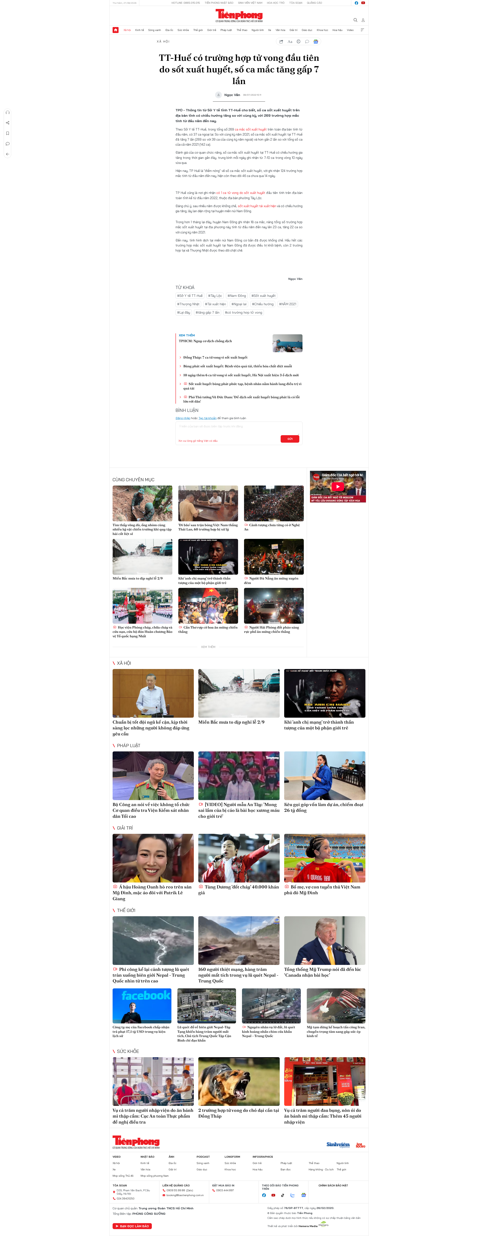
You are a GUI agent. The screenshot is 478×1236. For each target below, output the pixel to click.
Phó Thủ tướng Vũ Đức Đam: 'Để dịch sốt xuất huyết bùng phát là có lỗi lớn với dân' (241, 399)
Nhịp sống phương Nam (155, 1175)
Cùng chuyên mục (133, 479)
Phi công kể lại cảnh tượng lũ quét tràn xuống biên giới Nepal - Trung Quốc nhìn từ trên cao (151, 975)
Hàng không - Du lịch (321, 1169)
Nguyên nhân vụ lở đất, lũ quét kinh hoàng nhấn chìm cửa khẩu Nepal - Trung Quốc (268, 1031)
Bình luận (7, 143)
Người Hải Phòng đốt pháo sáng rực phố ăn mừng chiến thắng (271, 629)
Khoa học (322, 30)
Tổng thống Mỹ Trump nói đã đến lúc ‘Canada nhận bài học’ (322, 972)
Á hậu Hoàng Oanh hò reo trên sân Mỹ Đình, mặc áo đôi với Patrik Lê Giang (152, 892)
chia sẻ (281, 41)
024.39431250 (125, 1198)
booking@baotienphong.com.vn (185, 1195)
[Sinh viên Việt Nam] (338, 1145)
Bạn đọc (286, 1169)
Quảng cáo (314, 2)
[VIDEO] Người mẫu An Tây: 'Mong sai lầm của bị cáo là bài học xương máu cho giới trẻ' (239, 810)
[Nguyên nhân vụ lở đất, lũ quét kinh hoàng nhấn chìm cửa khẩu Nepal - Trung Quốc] (271, 1006)
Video (350, 30)
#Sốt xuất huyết (264, 295)
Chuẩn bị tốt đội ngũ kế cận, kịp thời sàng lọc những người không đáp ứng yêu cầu (151, 727)
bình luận (307, 41)
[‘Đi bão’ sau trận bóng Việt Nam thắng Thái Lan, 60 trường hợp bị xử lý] (208, 503)
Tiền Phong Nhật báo (219, 2)
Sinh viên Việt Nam (250, 2)
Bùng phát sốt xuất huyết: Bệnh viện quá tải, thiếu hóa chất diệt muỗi (237, 366)
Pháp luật (226, 30)
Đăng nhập (183, 418)
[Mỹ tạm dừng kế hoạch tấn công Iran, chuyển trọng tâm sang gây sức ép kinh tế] (336, 1006)
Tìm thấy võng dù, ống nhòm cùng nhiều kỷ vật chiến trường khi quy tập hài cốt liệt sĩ (142, 529)
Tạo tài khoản (207, 418)
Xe (269, 30)
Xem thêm (362, 30)
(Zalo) (189, 1190)
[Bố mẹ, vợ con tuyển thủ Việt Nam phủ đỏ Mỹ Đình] (324, 858)
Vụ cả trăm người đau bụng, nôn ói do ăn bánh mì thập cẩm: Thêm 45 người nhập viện (322, 1116)
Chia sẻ (7, 123)
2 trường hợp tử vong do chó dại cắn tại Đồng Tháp (238, 1113)
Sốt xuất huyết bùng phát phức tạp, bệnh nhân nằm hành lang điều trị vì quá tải (242, 386)
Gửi (290, 439)
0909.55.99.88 (176, 1190)
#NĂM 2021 (287, 304)
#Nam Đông (237, 295)
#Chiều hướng (263, 304)
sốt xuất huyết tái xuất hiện (257, 206)
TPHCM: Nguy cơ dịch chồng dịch (205, 341)
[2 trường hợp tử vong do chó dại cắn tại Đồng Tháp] (239, 1081)
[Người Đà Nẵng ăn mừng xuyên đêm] (274, 557)
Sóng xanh (154, 30)
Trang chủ (116, 30)
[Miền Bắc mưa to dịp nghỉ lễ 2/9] (142, 557)
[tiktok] (284, 1195)
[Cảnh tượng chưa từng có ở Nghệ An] (274, 503)
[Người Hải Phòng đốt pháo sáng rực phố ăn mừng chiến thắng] (274, 606)
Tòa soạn (295, 2)
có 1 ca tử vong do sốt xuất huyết (240, 193)
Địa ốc (169, 30)
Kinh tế (139, 30)
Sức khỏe (183, 30)
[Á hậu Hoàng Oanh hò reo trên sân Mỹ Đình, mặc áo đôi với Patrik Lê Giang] (153, 858)
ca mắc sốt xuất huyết (251, 129)
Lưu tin (7, 133)
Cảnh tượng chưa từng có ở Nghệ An (272, 527)
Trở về (7, 154)
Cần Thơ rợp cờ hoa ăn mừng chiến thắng (208, 629)
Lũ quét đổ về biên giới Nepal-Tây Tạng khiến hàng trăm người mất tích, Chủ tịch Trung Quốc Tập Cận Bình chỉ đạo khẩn (204, 1033)
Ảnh (171, 1156)
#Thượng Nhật (188, 304)
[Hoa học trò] (360, 1145)
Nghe (7, 112)
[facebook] (356, 3)
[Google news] (305, 1195)
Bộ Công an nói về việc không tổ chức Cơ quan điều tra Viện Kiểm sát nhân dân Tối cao (151, 810)
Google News (315, 41)
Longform (232, 1156)
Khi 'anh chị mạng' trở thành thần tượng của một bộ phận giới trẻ (204, 580)
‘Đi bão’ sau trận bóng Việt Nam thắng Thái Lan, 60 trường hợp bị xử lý (208, 527)
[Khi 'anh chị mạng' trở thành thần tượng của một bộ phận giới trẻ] (208, 557)
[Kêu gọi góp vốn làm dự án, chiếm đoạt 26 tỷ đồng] (324, 775)
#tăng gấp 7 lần (207, 312)
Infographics (263, 1156)
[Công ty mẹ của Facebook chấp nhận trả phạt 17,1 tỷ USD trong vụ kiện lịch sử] (142, 1006)
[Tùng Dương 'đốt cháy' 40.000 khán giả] (239, 858)
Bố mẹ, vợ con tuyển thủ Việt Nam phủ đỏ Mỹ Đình (322, 890)
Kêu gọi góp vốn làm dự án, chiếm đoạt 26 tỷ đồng (324, 807)
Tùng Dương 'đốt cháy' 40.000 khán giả (238, 890)
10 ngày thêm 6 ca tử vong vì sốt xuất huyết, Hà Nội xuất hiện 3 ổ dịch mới (241, 375)
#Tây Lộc (215, 295)
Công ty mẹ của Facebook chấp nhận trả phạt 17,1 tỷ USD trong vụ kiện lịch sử (141, 1031)
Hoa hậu (337, 30)
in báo (298, 41)
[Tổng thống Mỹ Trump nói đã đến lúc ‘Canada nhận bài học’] (324, 940)
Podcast (203, 1156)
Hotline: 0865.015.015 (186, 2)
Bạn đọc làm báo (134, 1226)
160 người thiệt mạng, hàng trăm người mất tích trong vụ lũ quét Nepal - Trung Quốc (238, 975)
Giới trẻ (211, 30)
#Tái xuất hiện (215, 304)
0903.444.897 (225, 1190)
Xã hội (127, 30)
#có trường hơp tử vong (243, 312)
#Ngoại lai (239, 304)
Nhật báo (147, 1156)
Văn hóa (280, 30)
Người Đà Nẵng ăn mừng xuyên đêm (271, 580)
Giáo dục (307, 30)
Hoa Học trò (276, 2)
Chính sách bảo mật (333, 1185)
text (290, 41)
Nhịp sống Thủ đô (123, 1175)
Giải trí (293, 30)
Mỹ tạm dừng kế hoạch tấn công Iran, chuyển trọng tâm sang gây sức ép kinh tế (336, 1031)
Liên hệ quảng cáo (176, 1185)
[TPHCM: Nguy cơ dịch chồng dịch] (287, 343)
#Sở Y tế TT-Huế (190, 295)
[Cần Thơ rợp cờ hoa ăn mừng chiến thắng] (208, 606)
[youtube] (363, 3)
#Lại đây (183, 312)
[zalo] (294, 1195)
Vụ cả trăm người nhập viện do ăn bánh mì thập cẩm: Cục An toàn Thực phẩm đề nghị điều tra (153, 1116)
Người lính (258, 30)
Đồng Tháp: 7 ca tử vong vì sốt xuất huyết (215, 357)
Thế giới (198, 30)
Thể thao (242, 30)
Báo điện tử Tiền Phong (239, 15)
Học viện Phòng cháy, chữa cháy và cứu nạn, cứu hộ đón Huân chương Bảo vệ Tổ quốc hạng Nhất (142, 631)
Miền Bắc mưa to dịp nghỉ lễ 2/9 (138, 578)
